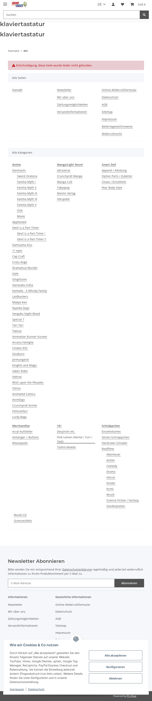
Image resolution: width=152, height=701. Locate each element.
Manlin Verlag (66, 193)
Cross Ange (19, 262)
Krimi (110, 489)
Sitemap (107, 112)
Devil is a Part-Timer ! (31, 233)
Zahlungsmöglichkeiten (72, 104)
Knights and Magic (24, 365)
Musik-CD (20, 515)
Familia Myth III (27, 193)
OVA (20, 210)
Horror (110, 477)
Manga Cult (64, 182)
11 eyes (17, 250)
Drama (110, 471)
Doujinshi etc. (66, 431)
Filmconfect (20, 411)
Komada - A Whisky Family (29, 291)
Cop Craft (18, 256)
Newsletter (64, 90)
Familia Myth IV (27, 199)
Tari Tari (17, 325)
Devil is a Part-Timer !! (31, 239)
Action (110, 460)
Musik (110, 494)
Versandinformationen (72, 112)
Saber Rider (20, 371)
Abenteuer (113, 454)
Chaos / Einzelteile (114, 182)
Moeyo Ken (19, 302)
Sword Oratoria (27, 176)
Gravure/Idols (23, 520)
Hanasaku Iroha (22, 285)
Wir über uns (65, 97)
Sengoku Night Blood (26, 314)
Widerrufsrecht (112, 134)
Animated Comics (23, 394)
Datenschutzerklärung (77, 569)
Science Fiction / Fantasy (122, 500)
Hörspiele (63, 199)
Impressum (17, 689)
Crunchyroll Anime (24, 405)
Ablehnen (115, 678)
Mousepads (20, 443)
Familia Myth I (26, 182)
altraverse (63, 170)
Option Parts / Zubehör (117, 176)
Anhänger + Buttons (25, 437)
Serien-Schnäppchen (115, 437)
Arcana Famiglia (22, 342)
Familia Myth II (26, 187)
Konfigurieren (115, 667)
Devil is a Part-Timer (25, 228)
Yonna (16, 388)
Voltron (17, 377)
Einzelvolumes (111, 431)
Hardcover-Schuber (114, 443)
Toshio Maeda (66, 447)
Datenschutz (36, 689)
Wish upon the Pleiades (28, 382)
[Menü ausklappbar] (5, 2)
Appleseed (19, 222)
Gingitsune (19, 279)
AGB (104, 104)
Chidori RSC (20, 348)
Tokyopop (63, 187)
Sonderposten (115, 506)
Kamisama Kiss (22, 245)
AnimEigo (18, 400)
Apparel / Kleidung (114, 170)
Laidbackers (20, 296)
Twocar (17, 331)
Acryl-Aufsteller (22, 431)
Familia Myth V (26, 205)
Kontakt (17, 90)
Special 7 (18, 319)
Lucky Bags (19, 417)
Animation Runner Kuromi (29, 336)
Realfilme (108, 449)
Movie (21, 216)
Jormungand (20, 359)
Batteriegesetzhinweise (117, 126)
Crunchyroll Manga (69, 176)
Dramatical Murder (25, 268)
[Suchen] (144, 14)
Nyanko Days (20, 308)
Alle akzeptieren (115, 655)
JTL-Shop (131, 696)
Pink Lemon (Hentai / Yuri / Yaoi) (74, 439)
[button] (113, 4)
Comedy (111, 466)
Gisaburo (18, 354)
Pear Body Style (112, 187)
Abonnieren (129, 583)
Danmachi (19, 170)
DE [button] (100, 4)
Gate (15, 273)
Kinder (110, 483)
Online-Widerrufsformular (119, 90)
